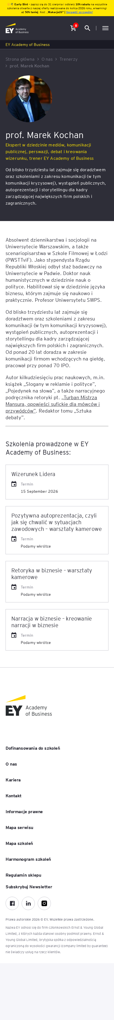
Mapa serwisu (19, 827)
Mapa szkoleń (19, 843)
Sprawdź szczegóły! (79, 12)
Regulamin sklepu (23, 875)
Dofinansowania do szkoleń (33, 748)
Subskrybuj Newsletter (29, 886)
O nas (11, 764)
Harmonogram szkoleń (28, 859)
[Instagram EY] (44, 903)
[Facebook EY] (12, 903)
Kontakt (14, 795)
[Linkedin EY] (28, 903)
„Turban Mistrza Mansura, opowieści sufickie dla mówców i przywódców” (53, 404)
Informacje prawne (24, 811)
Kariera (13, 779)
